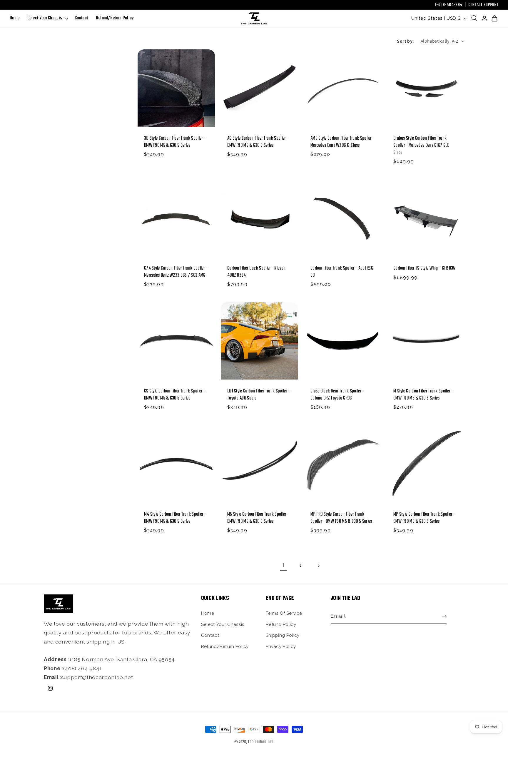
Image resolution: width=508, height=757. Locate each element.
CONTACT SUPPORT (483, 5)
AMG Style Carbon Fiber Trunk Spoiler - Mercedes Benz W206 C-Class (342, 142)
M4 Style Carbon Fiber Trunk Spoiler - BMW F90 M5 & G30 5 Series (175, 518)
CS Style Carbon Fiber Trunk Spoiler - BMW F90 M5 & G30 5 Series (174, 395)
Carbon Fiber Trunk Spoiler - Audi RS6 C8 (341, 272)
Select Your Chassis (223, 624)
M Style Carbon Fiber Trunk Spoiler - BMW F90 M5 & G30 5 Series (423, 395)
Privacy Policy (281, 646)
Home (207, 613)
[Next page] (318, 566)
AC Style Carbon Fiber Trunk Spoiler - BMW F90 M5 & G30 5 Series (257, 142)
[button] (47, 18)
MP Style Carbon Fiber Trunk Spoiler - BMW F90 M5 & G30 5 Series (424, 518)
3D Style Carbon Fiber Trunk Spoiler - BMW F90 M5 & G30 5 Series (174, 142)
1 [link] (283, 565)
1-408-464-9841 (449, 5)
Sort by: (405, 41)
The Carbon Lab (261, 742)
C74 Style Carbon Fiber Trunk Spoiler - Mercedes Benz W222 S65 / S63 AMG (176, 272)
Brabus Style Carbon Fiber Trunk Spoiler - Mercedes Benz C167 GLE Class (421, 145)
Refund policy (281, 624)
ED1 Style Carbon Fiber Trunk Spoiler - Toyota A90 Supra (258, 395)
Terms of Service (284, 613)
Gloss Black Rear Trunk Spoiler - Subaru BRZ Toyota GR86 (337, 395)
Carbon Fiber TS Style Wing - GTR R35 (424, 268)
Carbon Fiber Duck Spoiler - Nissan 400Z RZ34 (256, 272)
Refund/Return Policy (225, 646)
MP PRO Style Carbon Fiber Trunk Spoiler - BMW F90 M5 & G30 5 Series (341, 518)
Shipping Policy (283, 635)
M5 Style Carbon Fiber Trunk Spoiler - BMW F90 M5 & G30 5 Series (258, 518)
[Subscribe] (443, 616)
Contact (210, 635)
